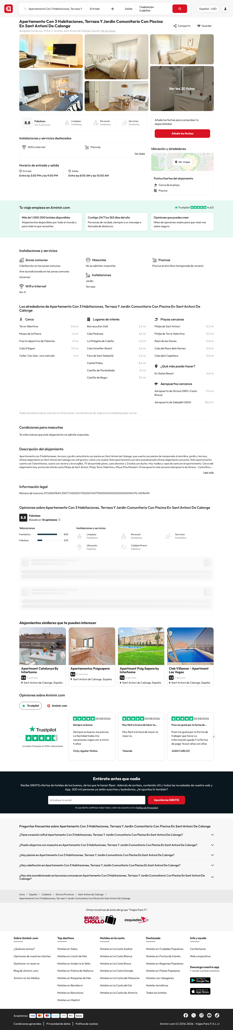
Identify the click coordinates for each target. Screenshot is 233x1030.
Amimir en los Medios (27, 978)
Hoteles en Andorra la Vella (73, 963)
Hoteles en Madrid (68, 1000)
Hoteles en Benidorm (70, 985)
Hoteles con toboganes (160, 978)
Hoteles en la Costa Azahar (116, 949)
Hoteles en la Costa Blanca (116, 956)
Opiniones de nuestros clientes (32, 956)
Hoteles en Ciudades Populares (164, 949)
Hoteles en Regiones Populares (164, 963)
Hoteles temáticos (157, 985)
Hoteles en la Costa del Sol (116, 985)
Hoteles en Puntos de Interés (163, 956)
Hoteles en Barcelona (70, 992)
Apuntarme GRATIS (166, 800)
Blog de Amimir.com (26, 970)
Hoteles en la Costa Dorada (116, 970)
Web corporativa (200, 956)
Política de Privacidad (147, 807)
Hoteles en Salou (67, 949)
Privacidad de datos (58, 1023)
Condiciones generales (27, 1023)
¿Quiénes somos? (24, 949)
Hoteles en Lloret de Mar (72, 956)
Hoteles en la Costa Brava (115, 963)
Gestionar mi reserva (26, 963)
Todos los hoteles (156, 992)
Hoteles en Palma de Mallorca (75, 970)
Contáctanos (198, 949)
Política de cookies (87, 1023)
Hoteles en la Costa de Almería (118, 992)
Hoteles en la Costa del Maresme (120, 978)
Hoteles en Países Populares (163, 970)
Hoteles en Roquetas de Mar (74, 978)
